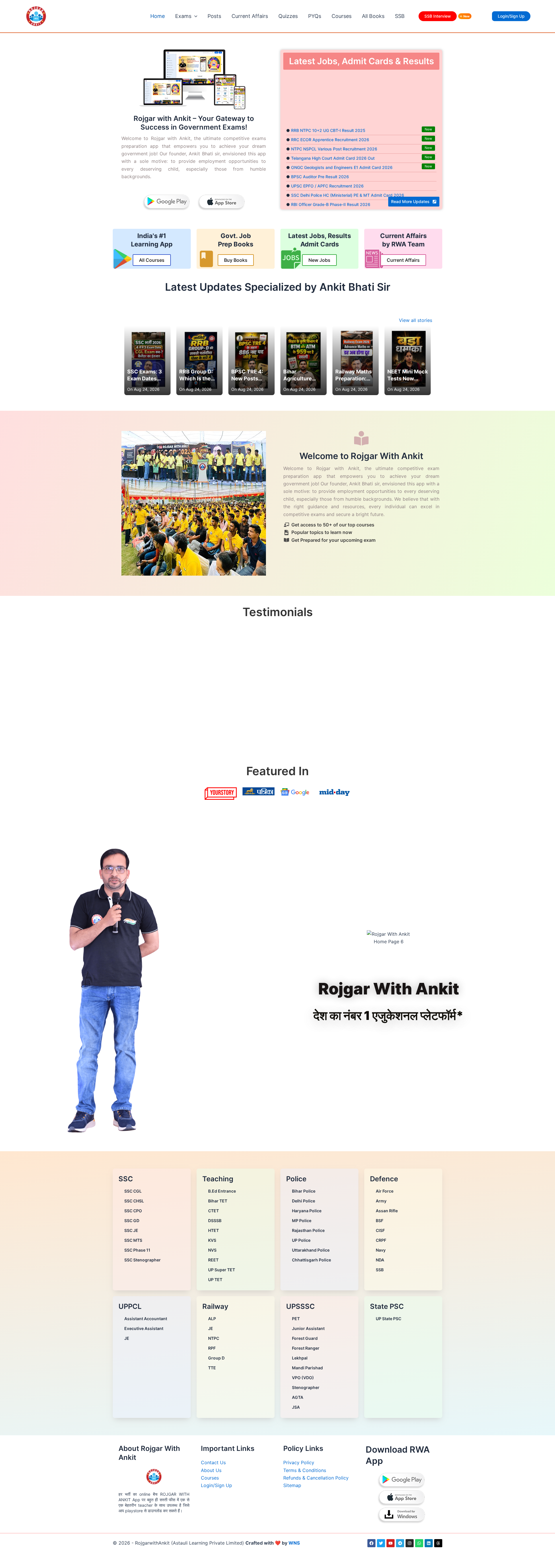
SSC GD (131, 1220)
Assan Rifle (387, 1210)
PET (296, 1318)
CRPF (381, 1240)
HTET (213, 1230)
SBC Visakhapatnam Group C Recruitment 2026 (336, 197)
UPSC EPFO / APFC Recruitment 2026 (327, 169)
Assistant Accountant (145, 1318)
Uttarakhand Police (311, 1250)
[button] (194, 16)
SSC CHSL (134, 1200)
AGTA (297, 1397)
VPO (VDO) (303, 1377)
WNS (294, 1543)
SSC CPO (133, 1210)
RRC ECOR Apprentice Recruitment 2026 (330, 123)
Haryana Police (306, 1210)
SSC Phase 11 (137, 1250)
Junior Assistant (308, 1328)
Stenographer (305, 1387)
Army (381, 1200)
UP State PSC (388, 1318)
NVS (212, 1250)
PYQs (314, 16)
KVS (212, 1240)
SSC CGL (133, 1191)
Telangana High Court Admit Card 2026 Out (333, 141)
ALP (212, 1318)
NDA (380, 1259)
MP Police (301, 1220)
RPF (212, 1348)
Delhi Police (303, 1200)
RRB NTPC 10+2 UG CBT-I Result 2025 (328, 114)
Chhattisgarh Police (311, 1259)
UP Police (301, 1240)
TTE (212, 1367)
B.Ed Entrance (222, 1191)
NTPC (213, 1338)
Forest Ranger (305, 1348)
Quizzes (288, 16)
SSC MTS (133, 1240)
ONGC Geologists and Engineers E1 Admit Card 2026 (342, 151)
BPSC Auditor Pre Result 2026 (320, 160)
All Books (373, 16)
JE (126, 1338)
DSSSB (214, 1220)
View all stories (415, 320)
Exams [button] (183, 16)
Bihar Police (303, 1191)
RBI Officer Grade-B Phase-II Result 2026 (330, 188)
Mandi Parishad (307, 1367)
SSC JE (131, 1230)
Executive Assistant (143, 1328)
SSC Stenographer (142, 1259)
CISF (380, 1230)
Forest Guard (305, 1338)
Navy (381, 1250)
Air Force (384, 1191)
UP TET (215, 1279)
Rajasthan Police (308, 1230)
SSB (400, 16)
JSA (296, 1407)
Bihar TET (217, 1200)
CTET (213, 1210)
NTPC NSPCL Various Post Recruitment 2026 (334, 132)
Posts (214, 16)
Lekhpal (300, 1357)
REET (213, 1259)
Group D (216, 1357)
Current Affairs (250, 16)
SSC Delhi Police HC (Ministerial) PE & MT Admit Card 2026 (347, 178)
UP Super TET (221, 1269)
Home (157, 16)
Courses (342, 16)
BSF (379, 1220)
